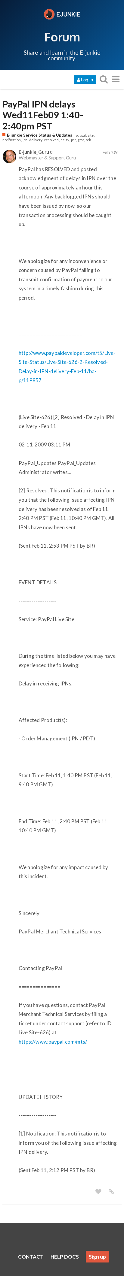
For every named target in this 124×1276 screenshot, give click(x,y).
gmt (81, 140)
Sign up (97, 1256)
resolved (51, 140)
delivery (35, 140)
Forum (62, 36)
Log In (87, 79)
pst (73, 140)
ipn (25, 140)
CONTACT (31, 1256)
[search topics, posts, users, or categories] (104, 79)
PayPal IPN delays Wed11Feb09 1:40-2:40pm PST (42, 115)
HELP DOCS (65, 1256)
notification (11, 140)
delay (64, 140)
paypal (81, 135)
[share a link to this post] (111, 1191)
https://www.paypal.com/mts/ (52, 1042)
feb (88, 140)
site (91, 135)
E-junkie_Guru (34, 152)
